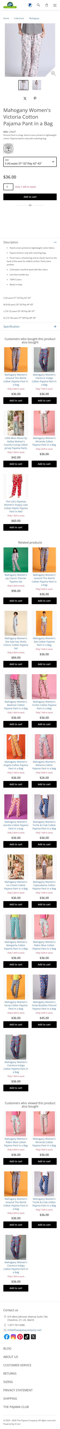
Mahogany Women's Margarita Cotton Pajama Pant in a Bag (16, 945)
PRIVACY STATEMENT (18, 1390)
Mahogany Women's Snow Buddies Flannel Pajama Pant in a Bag (44, 1005)
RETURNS (9, 1373)
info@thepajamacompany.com (25, 1330)
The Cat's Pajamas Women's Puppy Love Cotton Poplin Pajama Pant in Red (16, 506)
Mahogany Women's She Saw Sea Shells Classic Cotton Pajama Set (16, 643)
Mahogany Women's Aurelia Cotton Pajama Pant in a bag (16, 825)
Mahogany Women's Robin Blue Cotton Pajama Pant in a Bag (44, 945)
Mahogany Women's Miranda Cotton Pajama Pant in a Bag (44, 441)
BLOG (7, 1348)
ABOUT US (10, 1356)
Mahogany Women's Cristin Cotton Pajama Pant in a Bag (44, 705)
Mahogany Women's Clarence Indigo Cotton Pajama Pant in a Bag (44, 379)
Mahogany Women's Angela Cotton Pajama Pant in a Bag (16, 765)
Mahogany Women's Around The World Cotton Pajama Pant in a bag (16, 379)
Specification (12, 326)
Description (11, 242)
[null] (25, 98)
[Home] (8, 5)
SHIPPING (10, 1398)
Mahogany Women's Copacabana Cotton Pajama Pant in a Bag (44, 885)
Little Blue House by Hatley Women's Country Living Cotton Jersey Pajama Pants (16, 443)
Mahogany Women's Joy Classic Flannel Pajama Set (16, 578)
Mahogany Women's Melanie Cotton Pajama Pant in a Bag (44, 765)
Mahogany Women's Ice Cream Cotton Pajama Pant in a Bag (16, 885)
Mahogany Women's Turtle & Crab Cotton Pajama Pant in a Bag (44, 825)
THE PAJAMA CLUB (16, 1406)
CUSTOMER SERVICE (17, 1365)
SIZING (8, 1381)
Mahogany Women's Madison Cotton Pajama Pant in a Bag (16, 705)
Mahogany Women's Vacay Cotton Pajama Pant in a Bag (16, 1005)
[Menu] (55, 5)
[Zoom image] (54, 74)
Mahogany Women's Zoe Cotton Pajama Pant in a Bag (44, 642)
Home (6, 18)
